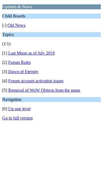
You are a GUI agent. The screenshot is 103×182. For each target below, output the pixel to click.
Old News (16, 25)
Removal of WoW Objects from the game (44, 90)
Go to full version (17, 118)
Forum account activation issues (35, 81)
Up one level (19, 108)
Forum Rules (19, 62)
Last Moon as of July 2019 (31, 53)
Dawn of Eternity (23, 71)
